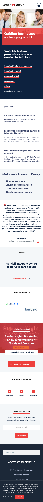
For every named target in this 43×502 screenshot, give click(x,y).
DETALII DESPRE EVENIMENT (19, 364)
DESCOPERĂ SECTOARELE (20, 278)
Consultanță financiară (12, 71)
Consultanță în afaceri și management (18, 66)
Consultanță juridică (11, 76)
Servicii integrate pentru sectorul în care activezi (21, 265)
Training (7, 86)
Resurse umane (9, 81)
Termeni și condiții (21, 475)
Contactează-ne (21, 480)
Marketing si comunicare (13, 91)
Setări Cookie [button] (8, 497)
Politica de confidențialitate (21, 470)
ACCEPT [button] (19, 497)
